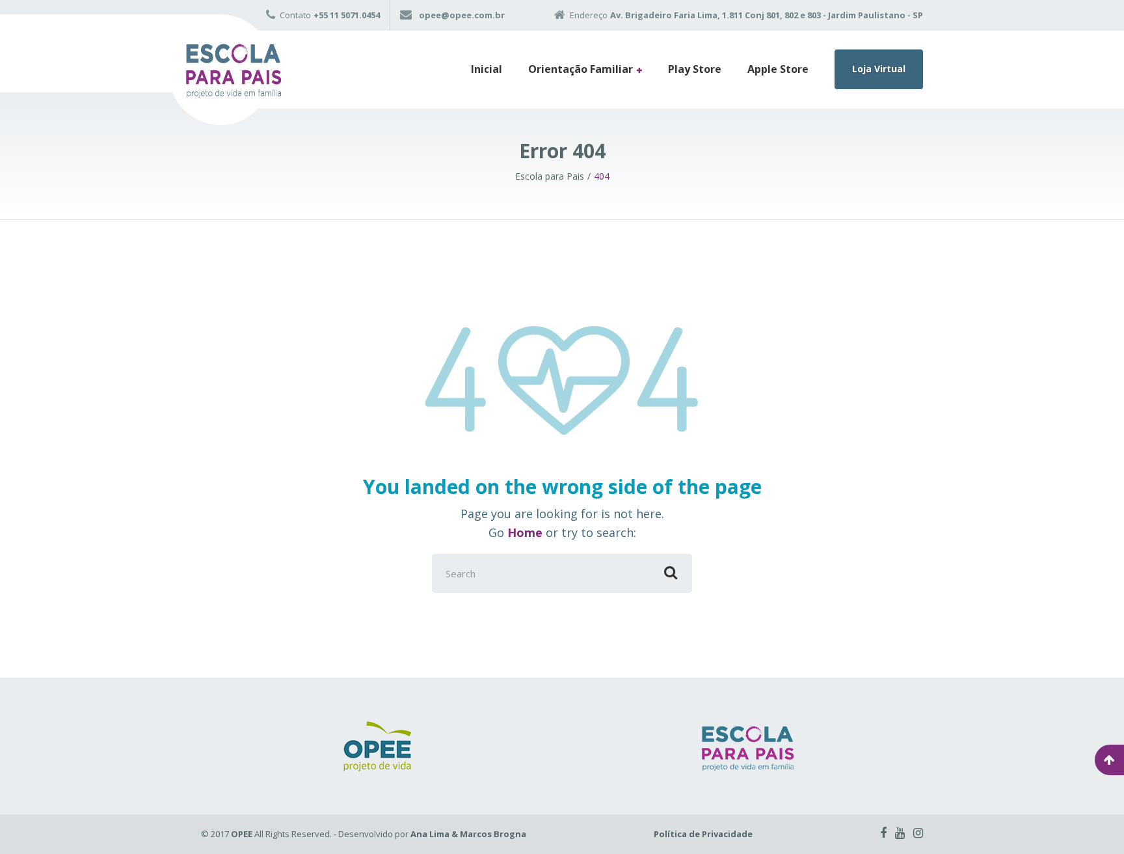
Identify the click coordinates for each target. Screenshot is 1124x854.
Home (524, 532)
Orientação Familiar (580, 69)
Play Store (694, 69)
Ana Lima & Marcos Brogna (468, 834)
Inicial (486, 69)
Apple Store (778, 69)
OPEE (241, 834)
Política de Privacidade (703, 834)
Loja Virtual (878, 68)
